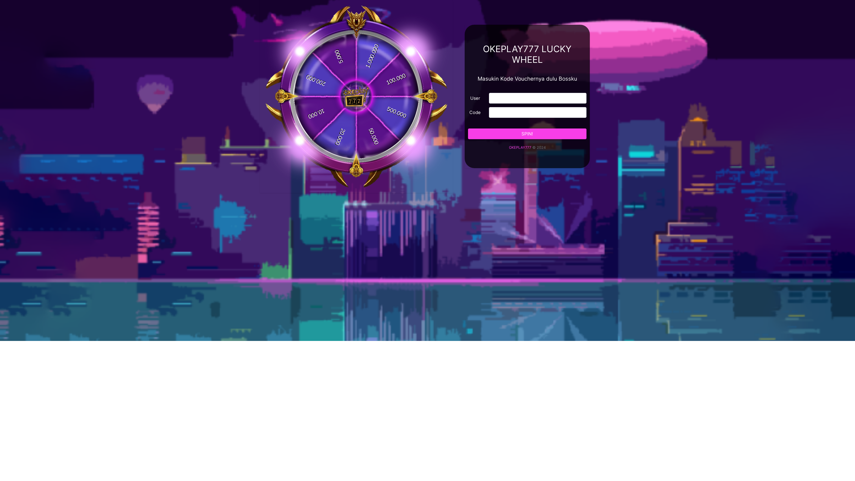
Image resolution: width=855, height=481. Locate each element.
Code (475, 112)
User (475, 98)
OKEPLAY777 (520, 147)
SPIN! (527, 134)
